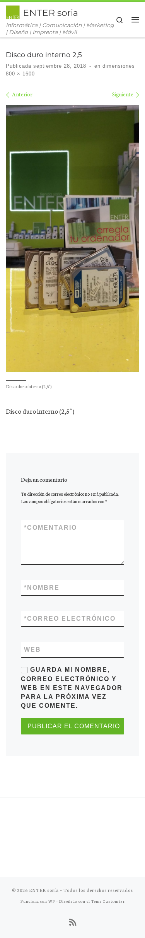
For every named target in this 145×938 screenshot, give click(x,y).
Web (32, 649)
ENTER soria (44, 890)
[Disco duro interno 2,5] (72, 238)
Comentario (50, 527)
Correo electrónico (70, 618)
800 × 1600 (20, 74)
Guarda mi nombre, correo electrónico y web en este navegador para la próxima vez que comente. (72, 687)
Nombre (42, 587)
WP (51, 901)
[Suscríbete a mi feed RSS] (72, 922)
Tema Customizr (108, 901)
